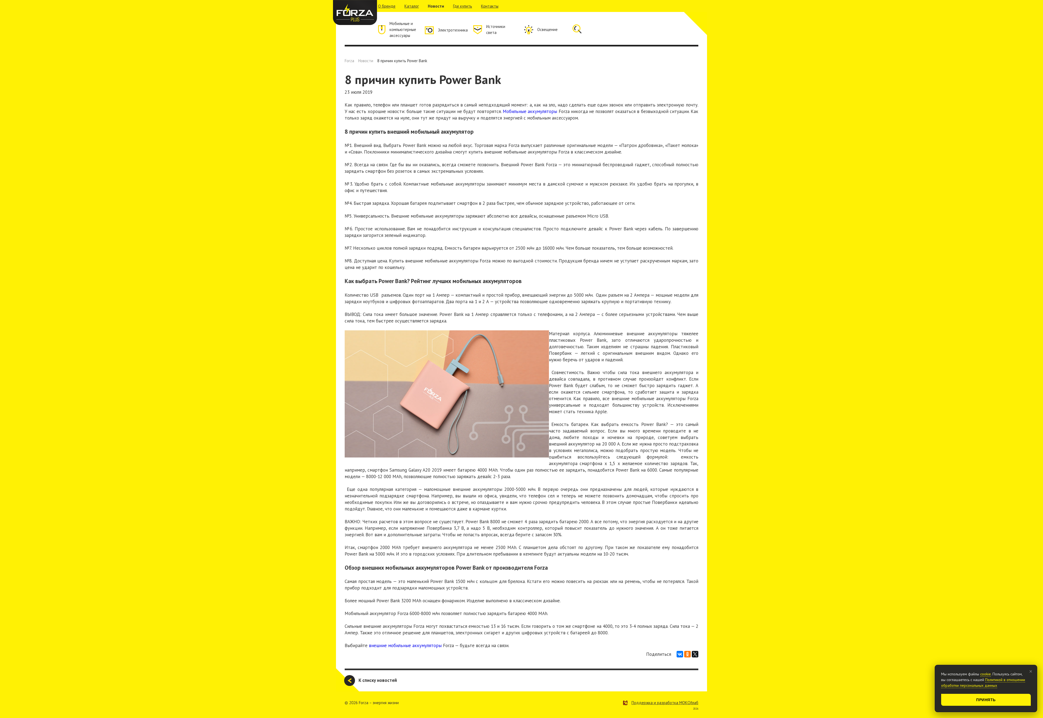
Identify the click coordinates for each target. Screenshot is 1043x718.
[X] (695, 654)
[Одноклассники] (687, 654)
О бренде (386, 6)
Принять (986, 700)
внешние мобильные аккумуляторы (405, 645)
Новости (436, 6)
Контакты (489, 6)
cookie (985, 674)
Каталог (411, 6)
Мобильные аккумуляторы (530, 111)
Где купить (462, 6)
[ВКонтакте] (680, 654)
